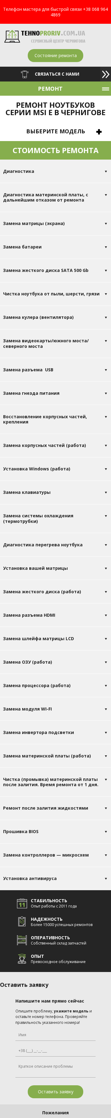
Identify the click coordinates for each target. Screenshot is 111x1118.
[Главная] (44, 41)
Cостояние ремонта (56, 55)
